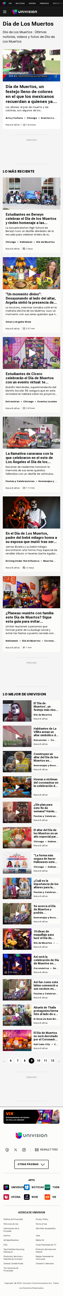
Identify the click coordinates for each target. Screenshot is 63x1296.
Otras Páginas (28, 1164)
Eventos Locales (50, 118)
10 (38, 1060)
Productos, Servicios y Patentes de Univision (13, 1257)
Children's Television (45, 1263)
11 (45, 1060)
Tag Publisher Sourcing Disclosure (14, 1250)
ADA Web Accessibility (46, 1228)
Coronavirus (52, 640)
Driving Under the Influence (22, 560)
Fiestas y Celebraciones (20, 481)
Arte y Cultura (14, 118)
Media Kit (40, 1240)
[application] (31, 65)
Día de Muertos (45, 241)
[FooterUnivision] (31, 1135)
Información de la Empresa (11, 1229)
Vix (10, 3)
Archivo (7, 1235)
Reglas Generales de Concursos (44, 1257)
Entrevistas (12, 401)
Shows (32, 3)
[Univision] (25, 12)
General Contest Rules (13, 1263)
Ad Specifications (11, 1240)
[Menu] (4, 11)
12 (52, 1060)
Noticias (20, 3)
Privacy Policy (42, 1219)
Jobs (38, 1235)
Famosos (44, 3)
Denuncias (40, 740)
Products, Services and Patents (46, 1250)
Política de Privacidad (13, 1219)
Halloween (26, 241)
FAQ (5, 1245)
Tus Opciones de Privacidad (11, 1268)
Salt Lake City (42, 1044)
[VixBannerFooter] (31, 1117)
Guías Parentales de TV (46, 1245)
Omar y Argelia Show (18, 321)
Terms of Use (41, 1224)
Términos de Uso (11, 1224)
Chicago (32, 118)
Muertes (48, 560)
